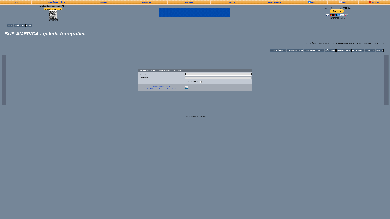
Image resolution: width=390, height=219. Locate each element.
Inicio (16, 2)
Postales (189, 2)
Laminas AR (146, 2)
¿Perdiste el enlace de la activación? (161, 88)
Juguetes (103, 2)
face (313, 3)
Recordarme (193, 81)
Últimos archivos (295, 50)
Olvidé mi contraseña (161, 86)
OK (186, 87)
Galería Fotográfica (56, 2)
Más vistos (330, 50)
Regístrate (19, 25)
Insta (344, 3)
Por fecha (370, 50)
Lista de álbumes (278, 50)
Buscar (379, 50)
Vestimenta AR (274, 2)
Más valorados (343, 50)
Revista (232, 2)
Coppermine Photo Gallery (199, 116)
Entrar (29, 25)
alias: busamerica (53, 9)
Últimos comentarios (314, 50)
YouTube (375, 3)
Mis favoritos (357, 50)
